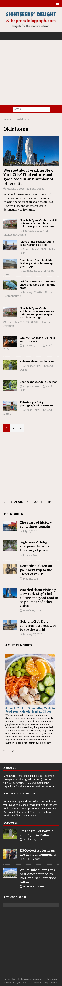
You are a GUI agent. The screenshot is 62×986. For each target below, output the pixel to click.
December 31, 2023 (18, 322)
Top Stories (13, 514)
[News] (10, 285)
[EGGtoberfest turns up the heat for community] (10, 854)
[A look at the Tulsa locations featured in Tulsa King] (10, 245)
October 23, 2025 (32, 839)
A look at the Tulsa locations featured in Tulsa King (37, 243)
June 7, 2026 (30, 555)
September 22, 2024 (34, 249)
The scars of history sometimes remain (36, 524)
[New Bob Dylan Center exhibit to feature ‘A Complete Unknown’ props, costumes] (10, 224)
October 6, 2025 (31, 859)
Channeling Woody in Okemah (38, 381)
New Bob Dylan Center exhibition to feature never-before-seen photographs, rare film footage (37, 313)
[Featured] (10, 341)
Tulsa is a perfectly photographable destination (37, 404)
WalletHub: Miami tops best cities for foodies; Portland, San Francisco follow (38, 876)
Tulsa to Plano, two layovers (37, 361)
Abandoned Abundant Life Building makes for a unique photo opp (37, 263)
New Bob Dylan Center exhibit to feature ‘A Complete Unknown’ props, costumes (38, 223)
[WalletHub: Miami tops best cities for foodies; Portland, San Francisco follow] (10, 873)
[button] (57, 3)
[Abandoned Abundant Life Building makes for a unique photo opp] (10, 264)
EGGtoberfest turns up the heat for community (38, 852)
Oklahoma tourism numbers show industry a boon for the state (37, 284)
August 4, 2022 (31, 386)
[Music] (10, 312)
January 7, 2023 (32, 345)
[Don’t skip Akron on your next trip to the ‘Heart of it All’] (10, 569)
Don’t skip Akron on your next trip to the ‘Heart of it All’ (36, 570)
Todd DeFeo (37, 188)
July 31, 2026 (30, 531)
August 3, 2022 (31, 409)
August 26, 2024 (32, 270)
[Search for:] (31, 108)
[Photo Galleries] (10, 406)
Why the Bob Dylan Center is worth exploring (37, 339)
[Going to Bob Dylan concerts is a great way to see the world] (10, 625)
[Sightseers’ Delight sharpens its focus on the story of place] (10, 545)
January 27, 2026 (32, 634)
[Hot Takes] (10, 385)
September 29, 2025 (34, 886)
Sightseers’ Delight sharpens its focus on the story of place (37, 546)
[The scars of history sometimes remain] (10, 526)
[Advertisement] (31, 72)
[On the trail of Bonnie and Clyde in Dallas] (10, 834)
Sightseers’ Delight (14, 234)
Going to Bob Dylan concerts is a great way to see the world (38, 626)
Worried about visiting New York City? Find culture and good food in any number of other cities (28, 177)
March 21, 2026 (16, 188)
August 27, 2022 (32, 365)
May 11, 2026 (30, 578)
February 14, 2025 (33, 230)
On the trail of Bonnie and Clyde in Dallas (36, 833)
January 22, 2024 (33, 292)
